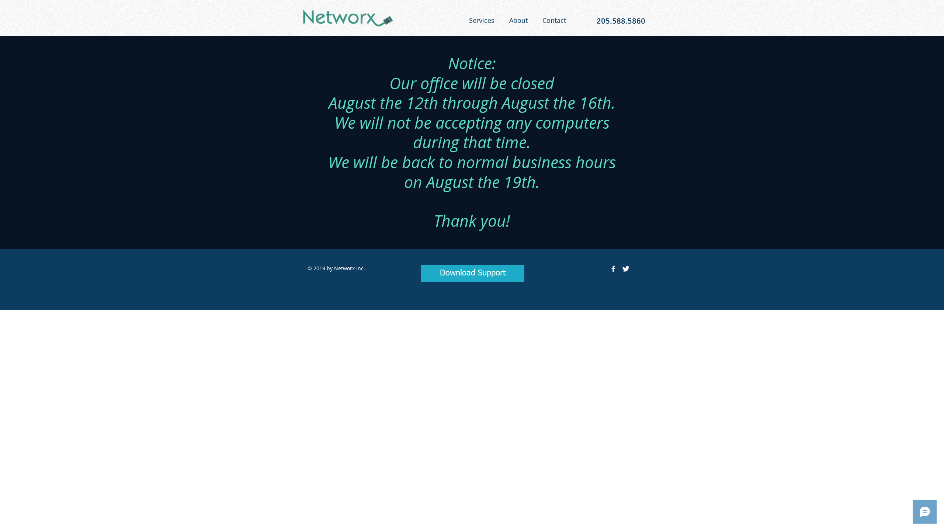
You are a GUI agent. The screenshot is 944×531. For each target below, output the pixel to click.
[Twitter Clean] (626, 269)
